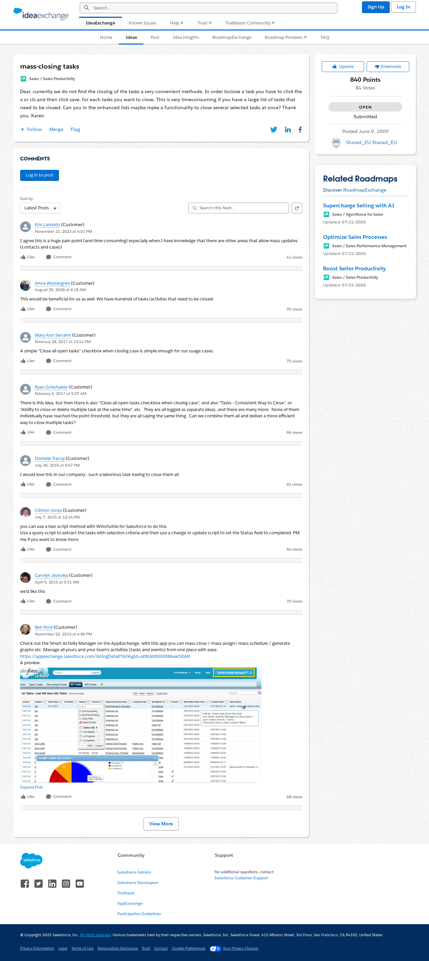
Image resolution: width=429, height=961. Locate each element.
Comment (61, 257)
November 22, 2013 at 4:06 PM (63, 634)
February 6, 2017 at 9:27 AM (60, 393)
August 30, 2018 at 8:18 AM (60, 289)
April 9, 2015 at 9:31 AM (57, 582)
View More (161, 824)
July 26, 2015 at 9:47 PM (57, 465)
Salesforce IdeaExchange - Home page (40, 14)
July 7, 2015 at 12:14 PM (57, 517)
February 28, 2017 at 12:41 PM (63, 341)
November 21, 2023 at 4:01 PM (63, 231)
